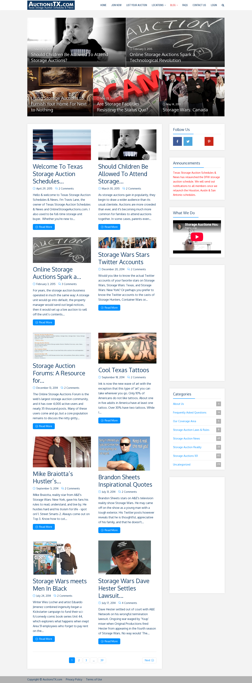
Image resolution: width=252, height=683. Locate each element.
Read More (45, 226)
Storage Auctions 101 (196, 455)
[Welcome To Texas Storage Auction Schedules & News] (62, 144)
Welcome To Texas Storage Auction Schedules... (58, 174)
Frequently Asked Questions (196, 412)
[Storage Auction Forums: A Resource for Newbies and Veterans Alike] (62, 346)
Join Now (116, 5)
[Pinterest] (209, 141)
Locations (158, 5)
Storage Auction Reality (196, 447)
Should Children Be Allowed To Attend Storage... (123, 174)
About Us (196, 403)
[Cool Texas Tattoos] (127, 348)
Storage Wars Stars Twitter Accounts (123, 258)
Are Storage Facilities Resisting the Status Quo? (122, 106)
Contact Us (199, 5)
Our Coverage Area (196, 421)
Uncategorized (196, 464)
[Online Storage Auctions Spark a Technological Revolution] (62, 250)
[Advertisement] (197, 323)
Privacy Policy (74, 679)
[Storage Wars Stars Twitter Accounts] (127, 242)
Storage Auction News (196, 438)
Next (147, 660)
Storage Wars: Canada (185, 109)
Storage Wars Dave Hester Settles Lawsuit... (123, 588)
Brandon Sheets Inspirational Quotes (125, 480)
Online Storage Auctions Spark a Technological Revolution (162, 57)
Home (103, 5)
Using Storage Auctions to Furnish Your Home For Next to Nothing (59, 104)
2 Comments (66, 188)
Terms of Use (94, 679)
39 (102, 660)
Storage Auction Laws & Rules (196, 429)
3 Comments (69, 284)
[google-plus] (198, 141)
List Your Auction (136, 5)
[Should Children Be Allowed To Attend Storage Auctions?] (127, 144)
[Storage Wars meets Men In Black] (55, 557)
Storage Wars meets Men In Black (60, 584)
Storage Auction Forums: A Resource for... (59, 373)
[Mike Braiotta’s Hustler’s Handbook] (62, 452)
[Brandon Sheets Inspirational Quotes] (124, 454)
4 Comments (129, 602)
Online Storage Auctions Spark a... (57, 272)
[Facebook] (177, 141)
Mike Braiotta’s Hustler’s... (53, 477)
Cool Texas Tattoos (123, 370)
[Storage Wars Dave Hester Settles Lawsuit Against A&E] (124, 557)
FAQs (185, 5)
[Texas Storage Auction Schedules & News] (51, 4)
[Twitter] (188, 141)
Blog (173, 5)
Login (214, 5)
